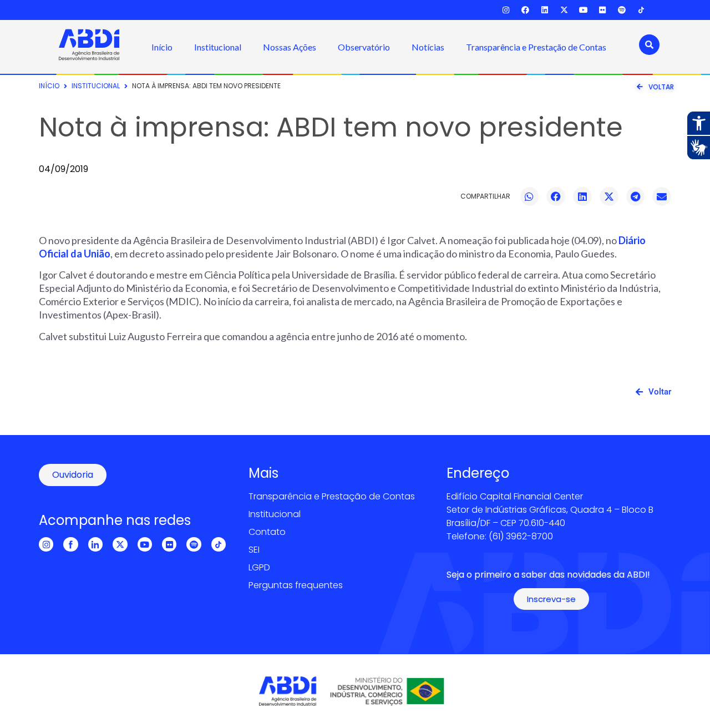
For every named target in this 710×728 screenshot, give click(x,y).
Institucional (217, 47)
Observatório (364, 47)
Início (162, 47)
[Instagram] (506, 10)
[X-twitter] (564, 10)
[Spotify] (622, 10)
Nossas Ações (289, 47)
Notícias (428, 47)
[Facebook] (525, 10)
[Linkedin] (545, 10)
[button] (529, 196)
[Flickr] (602, 10)
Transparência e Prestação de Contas (536, 47)
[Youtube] (583, 10)
